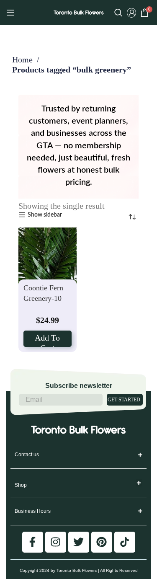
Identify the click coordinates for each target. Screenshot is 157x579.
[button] (139, 482)
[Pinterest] (101, 542)
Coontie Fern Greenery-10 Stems (43, 298)
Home (23, 59)
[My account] (131, 12)
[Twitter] (78, 542)
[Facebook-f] (32, 542)
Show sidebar (45, 215)
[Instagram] (55, 542)
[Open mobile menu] (10, 12)
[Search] (118, 12)
